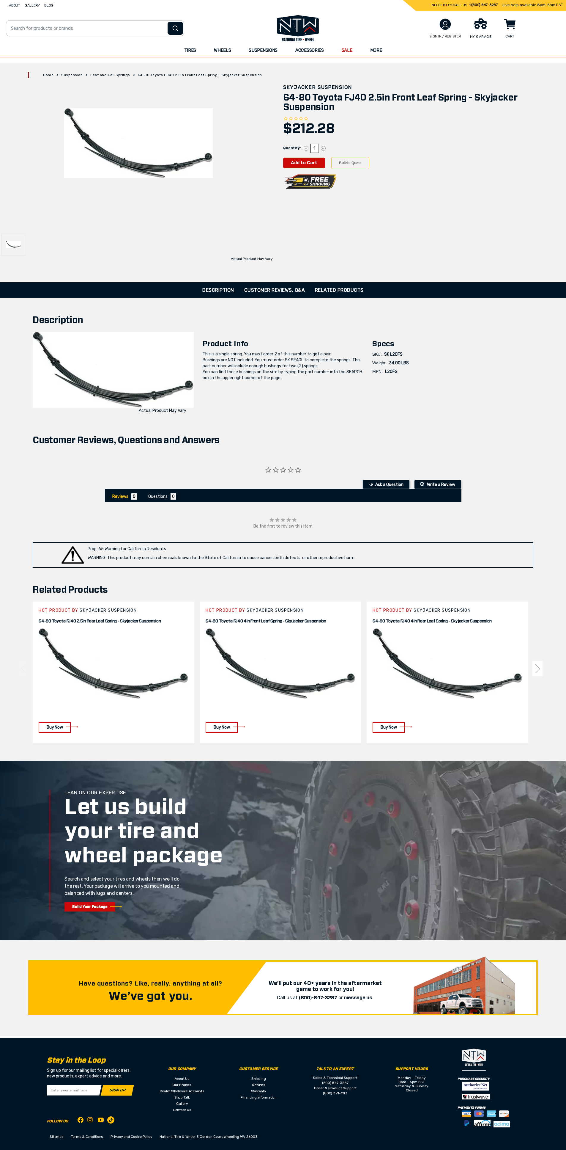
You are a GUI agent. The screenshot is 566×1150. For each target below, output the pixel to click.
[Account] (445, 24)
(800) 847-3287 (335, 1083)
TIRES (190, 50)
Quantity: (292, 148)
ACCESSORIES (309, 50)
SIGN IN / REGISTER (445, 36)
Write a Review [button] (441, 484)
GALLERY (32, 5)
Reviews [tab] (120, 496)
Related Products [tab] (339, 290)
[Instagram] (90, 1121)
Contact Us (182, 1110)
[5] (23, 668)
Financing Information (259, 1097)
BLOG (48, 5)
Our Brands (182, 1085)
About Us (182, 1079)
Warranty (258, 1091)
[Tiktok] (110, 1121)
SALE (347, 50)
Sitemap (56, 1137)
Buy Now (55, 727)
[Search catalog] (175, 28)
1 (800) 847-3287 (483, 5)
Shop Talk (182, 1097)
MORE (376, 50)
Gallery (182, 1104)
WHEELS (222, 50)
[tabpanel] (113, 672)
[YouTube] (100, 1121)
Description (218, 290)
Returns (258, 1085)
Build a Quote (350, 163)
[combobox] (95, 28)
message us (358, 997)
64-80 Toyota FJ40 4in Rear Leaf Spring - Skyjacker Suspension (432, 621)
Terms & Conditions (87, 1137)
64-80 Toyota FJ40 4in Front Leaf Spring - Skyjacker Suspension (266, 621)
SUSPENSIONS (263, 50)
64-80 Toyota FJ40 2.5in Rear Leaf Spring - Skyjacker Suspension (100, 621)
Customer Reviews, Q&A (274, 290)
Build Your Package (90, 907)
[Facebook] (80, 1121)
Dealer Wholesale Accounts (182, 1091)
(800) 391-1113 (335, 1093)
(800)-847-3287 (318, 997)
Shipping (258, 1079)
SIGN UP (117, 1090)
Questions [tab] (158, 496)
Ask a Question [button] (389, 484)
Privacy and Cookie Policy (131, 1137)
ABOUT (14, 5)
